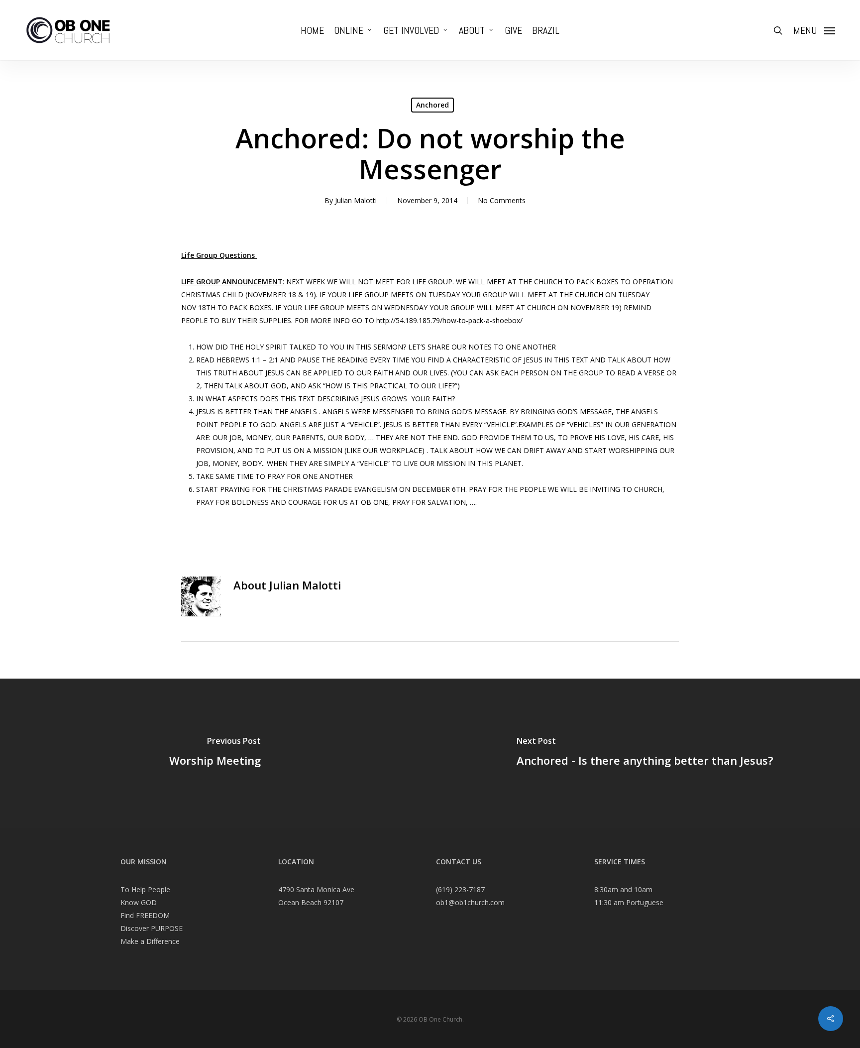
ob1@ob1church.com (470, 902)
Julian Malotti (356, 200)
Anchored (432, 105)
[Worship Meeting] (215, 753)
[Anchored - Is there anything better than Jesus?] (645, 753)
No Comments (502, 200)
